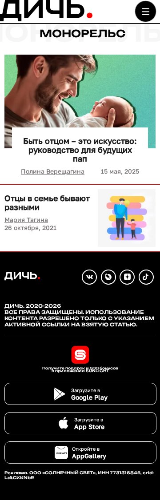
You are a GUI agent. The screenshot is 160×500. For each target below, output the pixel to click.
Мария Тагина (26, 219)
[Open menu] (145, 11)
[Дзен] (127, 277)
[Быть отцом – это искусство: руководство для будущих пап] (80, 101)
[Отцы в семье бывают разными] (127, 218)
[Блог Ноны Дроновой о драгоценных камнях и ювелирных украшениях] (108, 277)
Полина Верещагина (52, 171)
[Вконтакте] (89, 277)
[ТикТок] (146, 277)
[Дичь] (46, 19)
